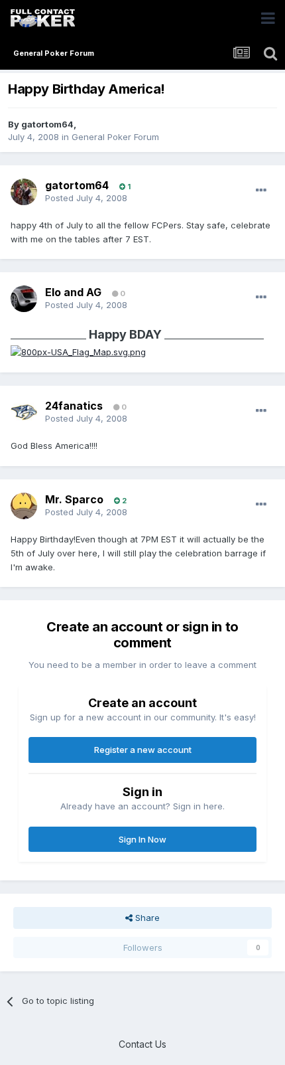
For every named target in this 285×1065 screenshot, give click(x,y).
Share (146, 917)
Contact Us (142, 1044)
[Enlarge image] (78, 351)
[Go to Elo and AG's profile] (24, 299)
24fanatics (74, 405)
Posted (86, 198)
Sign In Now (142, 839)
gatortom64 (47, 124)
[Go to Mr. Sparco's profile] (24, 506)
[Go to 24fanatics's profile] (24, 412)
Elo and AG (73, 292)
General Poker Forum (115, 136)
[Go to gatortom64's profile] (24, 192)
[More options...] (261, 191)
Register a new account (143, 749)
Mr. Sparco (74, 499)
